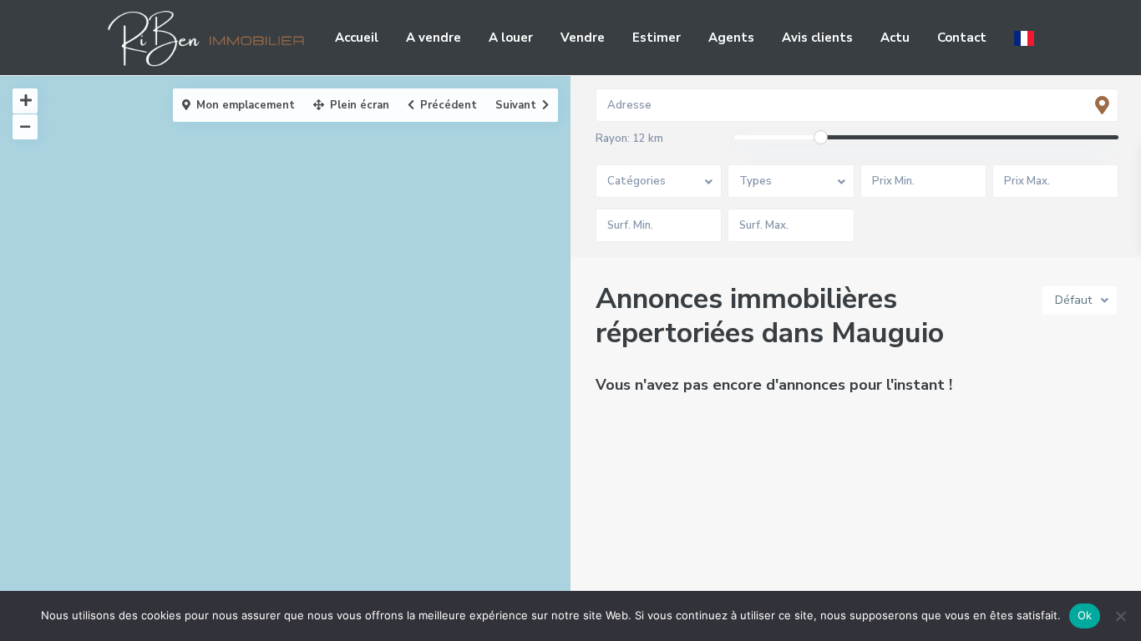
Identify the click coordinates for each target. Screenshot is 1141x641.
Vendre (582, 37)
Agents (731, 37)
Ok (1085, 615)
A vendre (433, 37)
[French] (1024, 37)
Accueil (356, 37)
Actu (895, 37)
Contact (961, 37)
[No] (1120, 616)
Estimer (656, 37)
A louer (511, 37)
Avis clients (817, 37)
